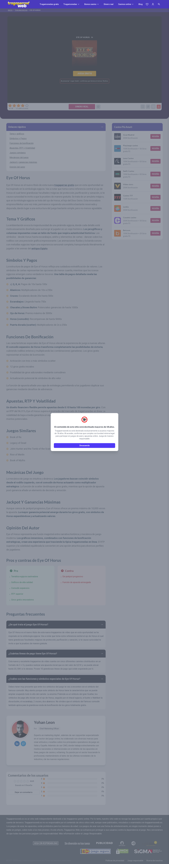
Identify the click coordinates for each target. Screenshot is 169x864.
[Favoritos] (147, 4)
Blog (141, 4)
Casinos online (124, 4)
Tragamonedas (70, 4)
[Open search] (159, 4)
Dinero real (108, 4)
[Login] (153, 4)
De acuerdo (84, 445)
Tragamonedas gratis (49, 4)
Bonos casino (90, 4)
